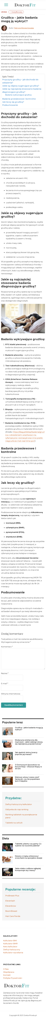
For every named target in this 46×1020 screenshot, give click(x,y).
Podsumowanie (10, 105)
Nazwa (4, 673)
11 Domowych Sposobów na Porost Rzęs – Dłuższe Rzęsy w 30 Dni (28, 767)
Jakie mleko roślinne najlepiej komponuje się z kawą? (28, 869)
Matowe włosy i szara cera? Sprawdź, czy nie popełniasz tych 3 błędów (27, 779)
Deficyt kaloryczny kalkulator (18, 804)
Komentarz (7, 647)
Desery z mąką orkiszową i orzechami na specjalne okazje (28, 857)
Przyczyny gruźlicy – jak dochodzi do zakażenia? (20, 81)
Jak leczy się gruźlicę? (13, 102)
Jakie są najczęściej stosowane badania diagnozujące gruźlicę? (21, 90)
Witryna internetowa (10, 694)
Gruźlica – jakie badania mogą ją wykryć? (29, 729)
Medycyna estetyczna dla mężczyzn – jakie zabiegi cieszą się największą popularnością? (29, 742)
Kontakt (7, 975)
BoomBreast (11, 911)
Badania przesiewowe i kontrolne (19, 99)
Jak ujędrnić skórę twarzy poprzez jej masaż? (26, 753)
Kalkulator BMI (10, 941)
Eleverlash (10, 901)
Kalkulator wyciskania (13, 953)
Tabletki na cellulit (13, 823)
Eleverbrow (10, 906)
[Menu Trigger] (6, 5)
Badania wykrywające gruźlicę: (18, 95)
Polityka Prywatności (12, 978)
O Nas (6, 969)
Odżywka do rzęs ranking (16, 809)
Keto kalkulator (10, 947)
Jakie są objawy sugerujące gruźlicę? (20, 86)
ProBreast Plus (12, 896)
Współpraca (8, 972)
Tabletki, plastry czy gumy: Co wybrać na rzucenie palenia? (28, 845)
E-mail (4, 683)
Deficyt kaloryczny (11, 950)
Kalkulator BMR (10, 944)
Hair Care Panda (12, 916)
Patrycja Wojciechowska (24, 28)
